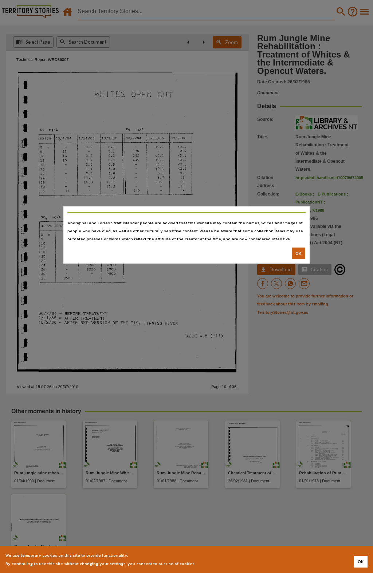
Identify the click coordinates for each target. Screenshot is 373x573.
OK (298, 253)
